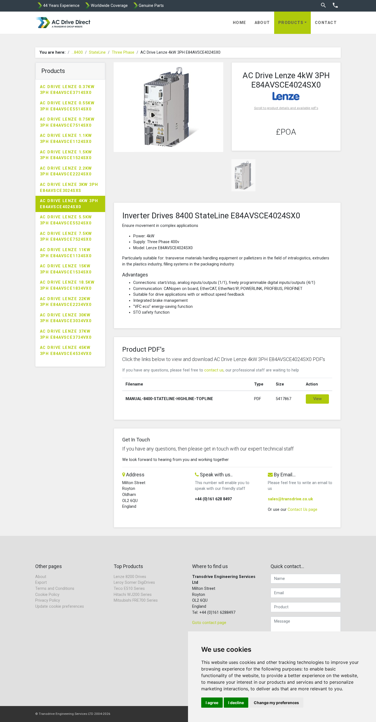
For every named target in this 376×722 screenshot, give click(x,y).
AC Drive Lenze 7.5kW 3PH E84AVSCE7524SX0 (66, 236)
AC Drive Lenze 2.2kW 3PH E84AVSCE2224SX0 (66, 171)
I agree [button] (212, 702)
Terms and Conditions (54, 588)
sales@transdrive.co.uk (290, 499)
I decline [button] (236, 702)
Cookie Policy (47, 594)
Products (291, 22)
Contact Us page (302, 509)
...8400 (77, 52)
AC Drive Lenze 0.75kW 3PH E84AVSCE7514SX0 (67, 122)
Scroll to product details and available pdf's (286, 108)
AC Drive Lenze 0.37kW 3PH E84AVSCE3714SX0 (67, 90)
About (262, 22)
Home (239, 22)
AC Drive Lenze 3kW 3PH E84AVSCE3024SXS (69, 187)
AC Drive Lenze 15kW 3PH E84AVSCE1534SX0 (65, 269)
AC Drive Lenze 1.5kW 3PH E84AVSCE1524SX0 (66, 155)
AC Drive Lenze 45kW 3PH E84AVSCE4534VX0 (65, 350)
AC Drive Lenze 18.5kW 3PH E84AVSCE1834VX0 (67, 285)
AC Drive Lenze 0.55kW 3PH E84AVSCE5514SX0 (67, 106)
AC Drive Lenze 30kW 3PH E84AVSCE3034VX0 (65, 318)
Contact (326, 22)
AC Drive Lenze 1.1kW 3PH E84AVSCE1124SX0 (66, 138)
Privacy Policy (47, 600)
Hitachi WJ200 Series (133, 594)
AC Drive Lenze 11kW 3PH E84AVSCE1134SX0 (65, 253)
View (317, 399)
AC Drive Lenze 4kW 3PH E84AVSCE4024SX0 (69, 204)
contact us (214, 370)
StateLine (97, 52)
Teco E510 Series (129, 588)
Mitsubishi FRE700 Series (136, 600)
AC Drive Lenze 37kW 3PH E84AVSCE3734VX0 (65, 334)
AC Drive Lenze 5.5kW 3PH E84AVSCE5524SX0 (66, 220)
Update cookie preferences (59, 606)
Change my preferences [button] (276, 702)
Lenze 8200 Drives (130, 576)
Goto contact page (209, 622)
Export (41, 582)
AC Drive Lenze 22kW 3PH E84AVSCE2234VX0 (65, 302)
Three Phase (123, 52)
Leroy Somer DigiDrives (134, 582)
